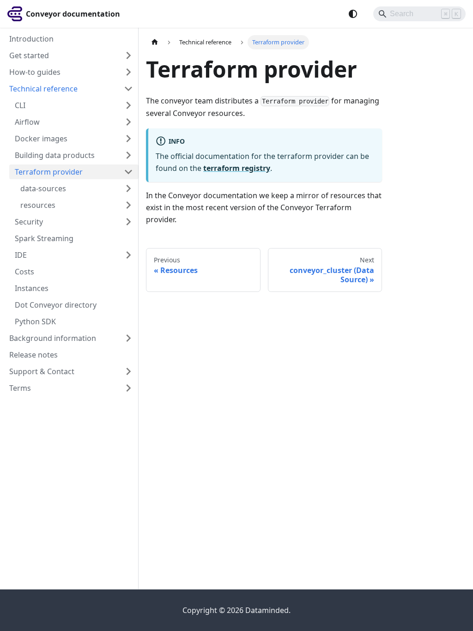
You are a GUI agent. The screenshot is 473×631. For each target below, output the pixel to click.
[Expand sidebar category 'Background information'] (128, 338)
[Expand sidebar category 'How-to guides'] (128, 72)
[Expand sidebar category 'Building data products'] (128, 155)
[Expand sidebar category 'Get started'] (128, 55)
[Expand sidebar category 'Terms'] (128, 388)
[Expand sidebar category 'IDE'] (128, 255)
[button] (77, 188)
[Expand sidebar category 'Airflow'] (128, 122)
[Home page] (155, 42)
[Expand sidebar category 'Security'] (128, 221)
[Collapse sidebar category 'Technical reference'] (128, 88)
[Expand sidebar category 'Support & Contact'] (128, 371)
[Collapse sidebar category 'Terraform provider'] (128, 171)
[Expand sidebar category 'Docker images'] (128, 138)
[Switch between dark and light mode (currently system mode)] (353, 13)
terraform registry (236, 168)
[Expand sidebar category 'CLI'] (128, 105)
